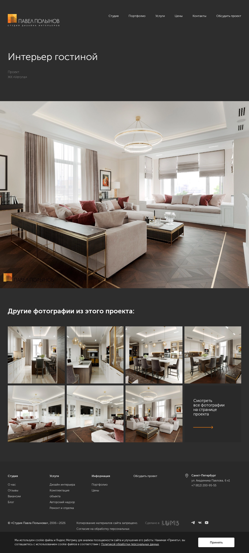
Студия (114, 16)
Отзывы (13, 490)
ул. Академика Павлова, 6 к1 (210, 480)
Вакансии (14, 496)
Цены (179, 16)
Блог (11, 502)
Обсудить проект (228, 16)
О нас (12, 484)
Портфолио (137, 16)
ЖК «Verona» (17, 77)
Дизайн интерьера (62, 484)
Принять (216, 542)
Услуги (160, 16)
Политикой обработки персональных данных (130, 544)
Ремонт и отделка (62, 508)
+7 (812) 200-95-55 (203, 485)
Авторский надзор (62, 502)
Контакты (199, 16)
